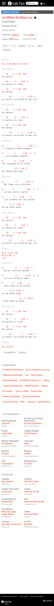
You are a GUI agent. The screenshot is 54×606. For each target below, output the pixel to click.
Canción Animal (8, 30)
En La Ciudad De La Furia (38, 369)
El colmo (28, 463)
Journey (5, 479)
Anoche (27, 466)
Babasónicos (30, 461)
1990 (22, 402)
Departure (6, 484)
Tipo (24, 35)
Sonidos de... (7, 466)
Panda (5, 431)
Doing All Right (31, 514)
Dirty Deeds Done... (32, 527)
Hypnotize (6, 494)
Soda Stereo (8, 21)
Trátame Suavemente (12, 375)
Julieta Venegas (31, 431)
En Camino (8, 391)
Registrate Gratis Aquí (11, 12)
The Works (28, 494)
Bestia (4, 426)
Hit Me (27, 453)
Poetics (5, 436)
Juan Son (28, 441)
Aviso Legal (24, 596)
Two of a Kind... (30, 484)
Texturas (31, 402)
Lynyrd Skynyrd (9, 499)
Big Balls (28, 524)
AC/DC (27, 522)
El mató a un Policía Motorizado (33, 419)
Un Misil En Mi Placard (13, 369)
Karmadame (7, 463)
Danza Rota (36, 391)
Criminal (5, 423)
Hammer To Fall (31, 491)
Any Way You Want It (11, 524)
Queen (27, 489)
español (49, 601)
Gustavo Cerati (9, 26)
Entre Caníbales (10, 380)
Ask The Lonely (31, 481)
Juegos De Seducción (13, 386)
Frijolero (5, 453)
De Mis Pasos (30, 433)
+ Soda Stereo (8, 365)
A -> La (31, 46)
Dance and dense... (9, 456)
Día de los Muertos (33, 423)
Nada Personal (32, 386)
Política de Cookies (37, 596)
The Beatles (7, 509)
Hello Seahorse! (9, 421)
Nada (26, 443)
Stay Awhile (7, 481)
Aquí (26, 436)
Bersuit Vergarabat (10, 441)
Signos (45, 386)
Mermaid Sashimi (31, 446)
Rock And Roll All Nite (34, 501)
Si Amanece (7, 443)
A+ (15, 46)
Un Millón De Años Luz (30, 380)
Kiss (26, 499)
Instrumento (6, 35)
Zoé (3, 461)
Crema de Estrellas (11, 396)
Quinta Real (7, 433)
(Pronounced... (8, 504)
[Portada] (16, 3)
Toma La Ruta (21, 391)
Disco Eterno (37, 375)
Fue (26, 375)
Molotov (5, 451)
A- (11, 46)
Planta (46, 380)
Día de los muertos (31, 426)
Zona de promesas (31, 396)
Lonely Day (7, 491)
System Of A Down (10, 489)
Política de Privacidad (9, 596)
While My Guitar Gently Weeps (9, 512)
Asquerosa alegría (9, 446)
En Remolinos (44, 402)
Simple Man (7, 501)
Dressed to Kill (30, 504)
